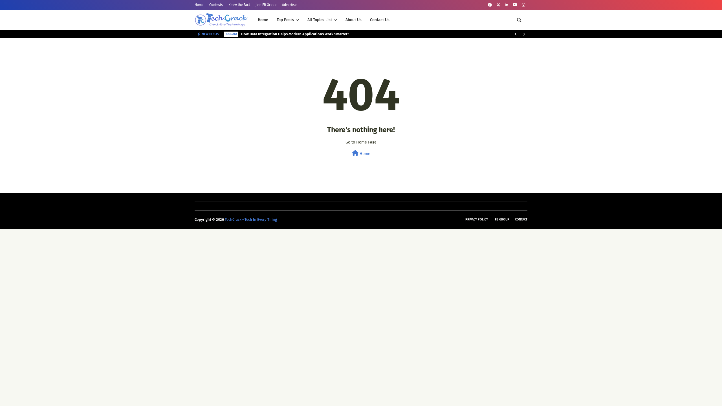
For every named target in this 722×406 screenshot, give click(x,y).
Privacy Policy (476, 219)
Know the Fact (239, 5)
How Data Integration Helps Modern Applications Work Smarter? (295, 34)
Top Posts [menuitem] (285, 19)
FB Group (502, 219)
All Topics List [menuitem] (319, 19)
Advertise (289, 5)
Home (199, 5)
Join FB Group (266, 5)
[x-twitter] (498, 5)
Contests (216, 5)
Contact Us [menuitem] (379, 19)
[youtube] (515, 5)
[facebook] (490, 5)
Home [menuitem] (263, 19)
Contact (521, 219)
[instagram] (523, 5)
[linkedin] (506, 5)
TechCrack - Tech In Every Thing (251, 219)
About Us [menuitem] (353, 19)
